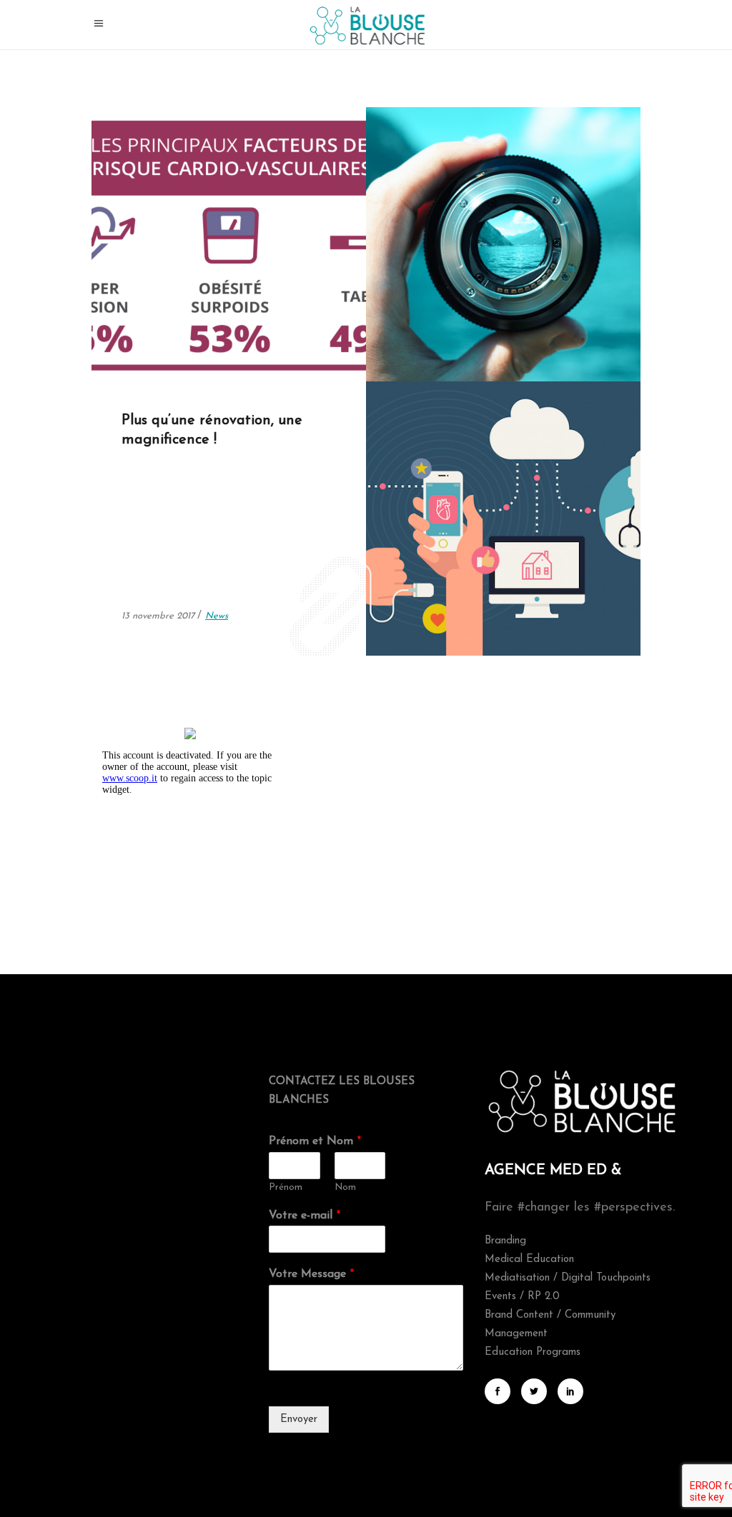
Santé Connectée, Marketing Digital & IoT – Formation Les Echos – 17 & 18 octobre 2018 (494, 440)
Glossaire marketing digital (486, 147)
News (203, 341)
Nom (345, 1187)
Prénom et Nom (315, 1141)
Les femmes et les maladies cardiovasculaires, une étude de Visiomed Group (225, 166)
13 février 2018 (428, 341)
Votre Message (311, 1274)
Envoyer (298, 1419)
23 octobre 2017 (431, 615)
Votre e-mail (304, 1215)
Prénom (285, 1187)
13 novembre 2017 (159, 616)
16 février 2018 (153, 341)
